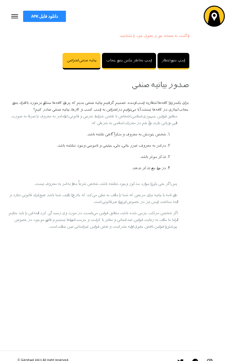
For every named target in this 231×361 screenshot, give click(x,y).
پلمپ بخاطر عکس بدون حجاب (129, 60)
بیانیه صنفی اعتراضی (81, 60)
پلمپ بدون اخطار (173, 60)
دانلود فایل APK (44, 16)
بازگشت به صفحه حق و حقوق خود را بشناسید (154, 36)
